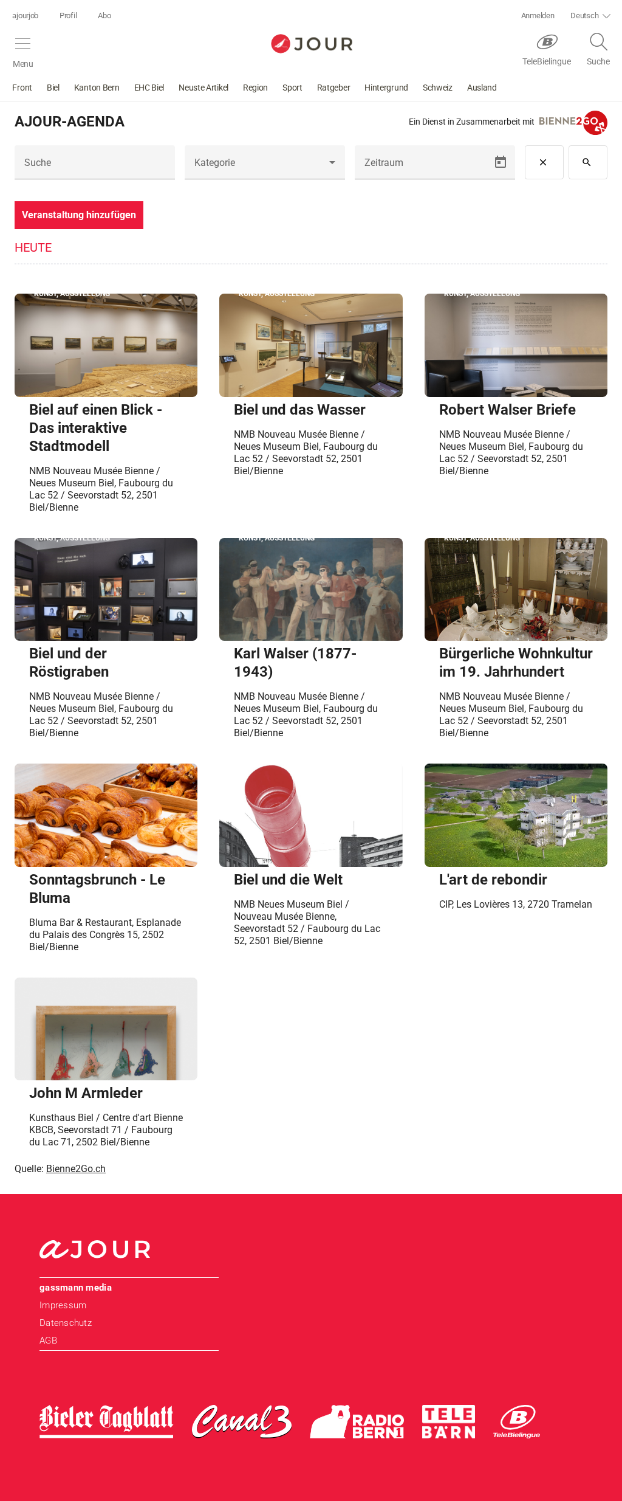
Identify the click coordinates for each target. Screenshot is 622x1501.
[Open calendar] (500, 162)
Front (22, 87)
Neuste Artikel (203, 87)
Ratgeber (333, 87)
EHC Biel (149, 87)
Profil (68, 15)
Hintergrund (386, 87)
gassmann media (75, 1287)
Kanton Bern (97, 87)
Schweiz (438, 87)
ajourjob (25, 15)
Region (255, 87)
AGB (48, 1340)
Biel (53, 87)
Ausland (482, 87)
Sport (292, 87)
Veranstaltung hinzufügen (79, 215)
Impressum (62, 1305)
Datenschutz (65, 1322)
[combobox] (264, 167)
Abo (104, 15)
